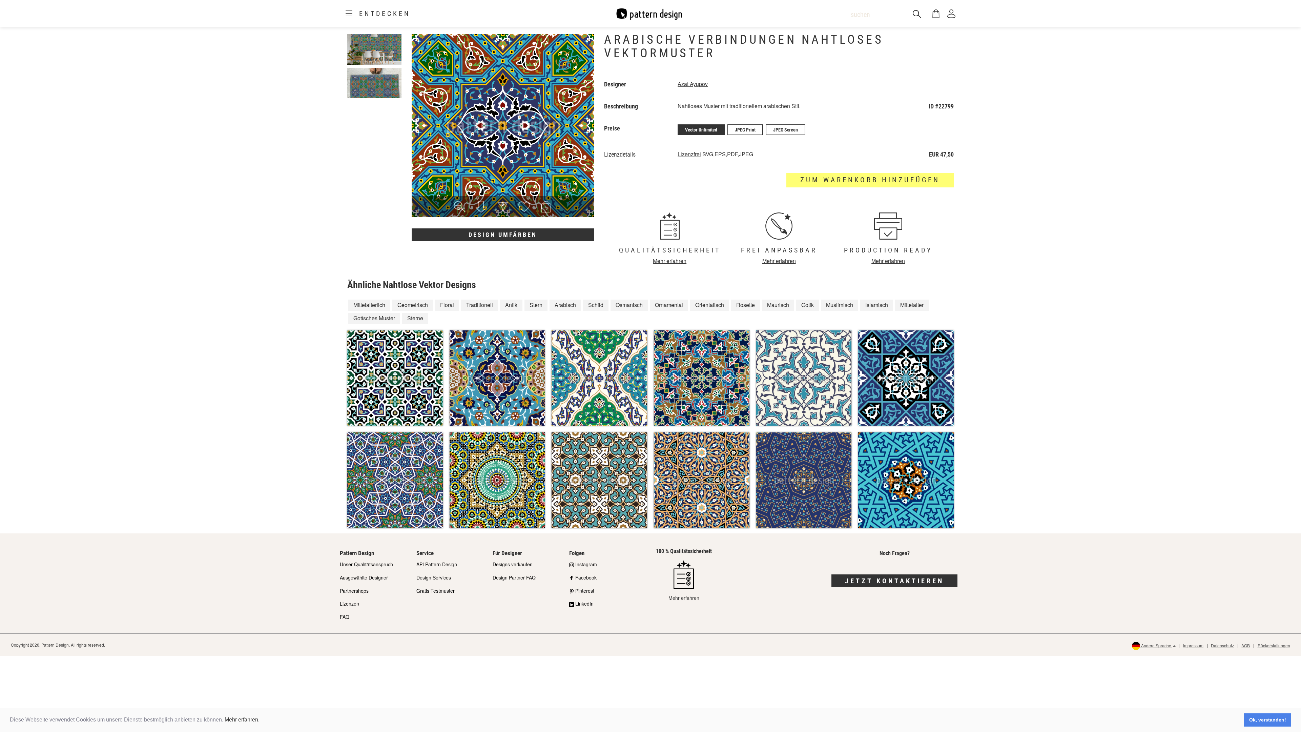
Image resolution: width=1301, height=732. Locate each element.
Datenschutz (1222, 645)
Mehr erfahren (669, 261)
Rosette (745, 305)
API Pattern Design (436, 564)
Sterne (415, 318)
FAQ (344, 616)
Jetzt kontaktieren (894, 581)
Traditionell (479, 305)
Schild (595, 305)
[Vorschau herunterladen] (481, 207)
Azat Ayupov (693, 84)
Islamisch (876, 305)
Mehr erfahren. (242, 720)
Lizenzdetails (620, 154)
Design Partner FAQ (514, 577)
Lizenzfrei (689, 154)
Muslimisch (839, 305)
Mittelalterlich (369, 305)
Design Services (433, 577)
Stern (536, 305)
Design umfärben (503, 234)
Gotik (807, 305)
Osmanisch (629, 305)
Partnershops (354, 590)
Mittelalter (912, 305)
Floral (447, 305)
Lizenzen (349, 603)
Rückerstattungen (1274, 645)
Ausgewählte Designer (364, 577)
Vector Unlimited (701, 130)
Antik (511, 305)
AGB (1245, 645)
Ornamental (669, 305)
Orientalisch (709, 305)
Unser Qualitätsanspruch (366, 564)
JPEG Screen (785, 130)
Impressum (1193, 645)
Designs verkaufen (513, 564)
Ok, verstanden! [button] (1267, 720)
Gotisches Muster (374, 318)
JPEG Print (745, 130)
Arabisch (565, 305)
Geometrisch (412, 305)
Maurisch (778, 305)
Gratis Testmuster (435, 590)
